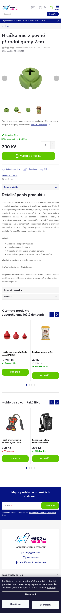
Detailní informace (39, 124)
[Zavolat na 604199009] (40, 7)
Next (57, 314)
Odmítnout (15, 604)
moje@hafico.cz (33, 552)
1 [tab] (26, 385)
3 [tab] (31, 385)
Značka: (9, 176)
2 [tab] (29, 385)
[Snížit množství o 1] (52, 147)
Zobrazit (15, 372)
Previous (52, 314)
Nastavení (30, 594)
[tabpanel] (15, 350)
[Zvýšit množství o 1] (52, 143)
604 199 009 (32, 557)
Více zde (51, 587)
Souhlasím (45, 604)
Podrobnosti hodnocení (39, 47)
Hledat (52, 14)
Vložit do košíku (30, 156)
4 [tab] (34, 385)
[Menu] (57, 7)
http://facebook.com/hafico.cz (33, 562)
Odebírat (50, 505)
